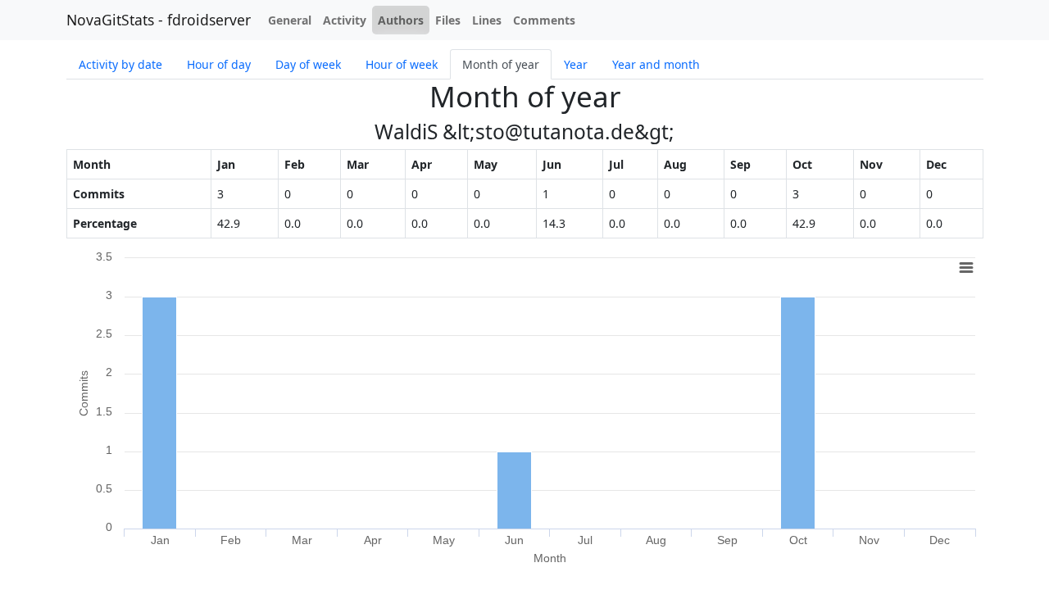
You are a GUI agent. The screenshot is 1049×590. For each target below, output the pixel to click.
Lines (487, 20)
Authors (401, 20)
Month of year (500, 64)
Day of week (308, 64)
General (289, 20)
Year (576, 64)
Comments (544, 20)
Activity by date (120, 64)
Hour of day (219, 64)
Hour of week (402, 64)
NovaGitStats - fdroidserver (158, 20)
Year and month (656, 64)
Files (448, 20)
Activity (344, 20)
